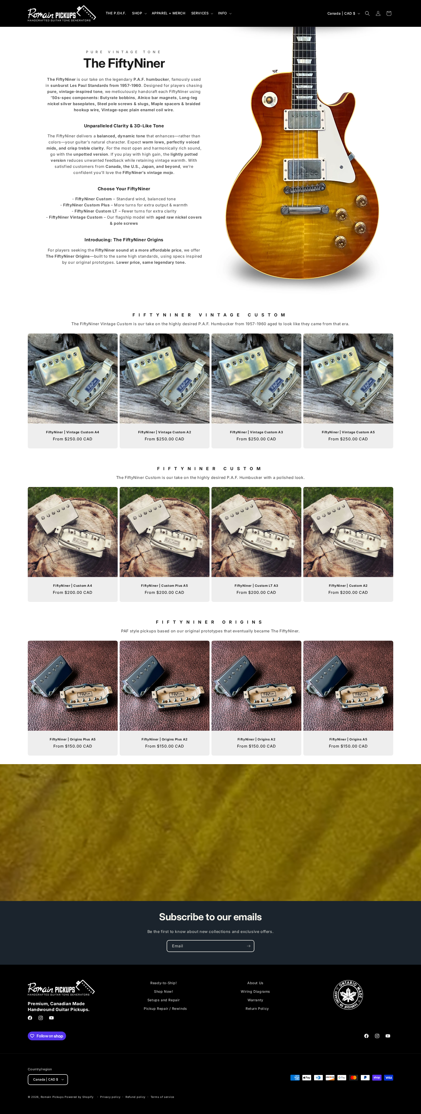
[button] (139, 13)
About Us (255, 983)
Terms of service (162, 1096)
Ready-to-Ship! (163, 983)
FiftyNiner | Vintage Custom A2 (164, 432)
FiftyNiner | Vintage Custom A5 (348, 432)
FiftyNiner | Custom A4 (72, 585)
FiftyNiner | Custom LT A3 (256, 585)
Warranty (255, 1000)
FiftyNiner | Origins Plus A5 (73, 739)
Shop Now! (163, 991)
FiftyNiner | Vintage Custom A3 (256, 432)
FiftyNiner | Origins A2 (257, 739)
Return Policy (257, 1009)
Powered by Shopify (79, 1096)
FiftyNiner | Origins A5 (348, 739)
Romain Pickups (52, 1096)
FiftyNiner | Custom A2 (348, 585)
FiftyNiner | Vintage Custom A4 (72, 432)
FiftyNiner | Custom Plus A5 (164, 585)
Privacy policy (110, 1096)
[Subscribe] (248, 946)
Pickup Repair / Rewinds (165, 1009)
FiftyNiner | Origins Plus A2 (165, 739)
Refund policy (135, 1096)
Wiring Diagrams (255, 991)
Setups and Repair (163, 1000)
